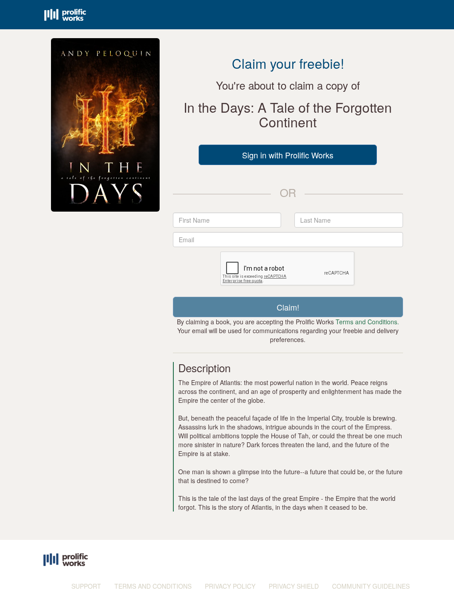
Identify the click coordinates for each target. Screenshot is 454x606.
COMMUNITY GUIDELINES (371, 586)
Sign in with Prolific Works (287, 155)
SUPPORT (86, 586)
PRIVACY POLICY (230, 586)
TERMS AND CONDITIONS (153, 586)
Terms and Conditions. (367, 321)
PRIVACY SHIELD (294, 586)
